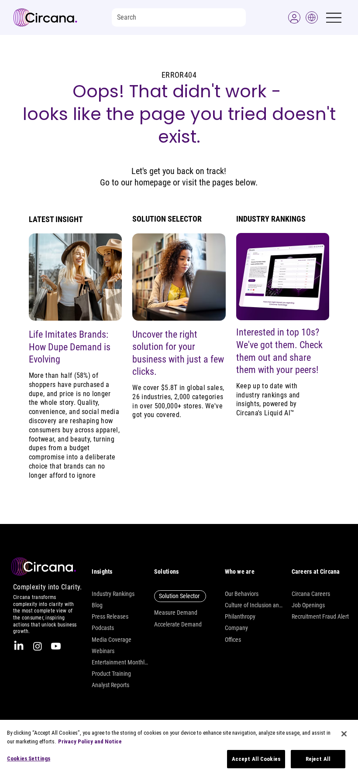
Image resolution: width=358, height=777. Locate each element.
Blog (97, 605)
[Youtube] (56, 646)
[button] (294, 17)
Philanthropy (240, 616)
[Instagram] (37, 646)
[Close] (344, 733)
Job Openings (308, 605)
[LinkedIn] (18, 646)
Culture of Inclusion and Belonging (253, 605)
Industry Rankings (113, 593)
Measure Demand (175, 612)
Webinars (103, 650)
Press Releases (110, 616)
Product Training (111, 673)
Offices (233, 639)
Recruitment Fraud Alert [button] (320, 616)
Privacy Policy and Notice (90, 741)
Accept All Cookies (256, 759)
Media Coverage (111, 639)
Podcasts (103, 627)
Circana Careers (311, 593)
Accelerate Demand (178, 624)
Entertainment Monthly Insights (120, 662)
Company (236, 627)
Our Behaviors (241, 593)
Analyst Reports (110, 684)
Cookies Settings (28, 758)
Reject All (318, 759)
